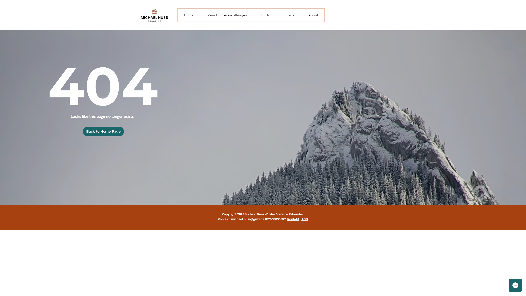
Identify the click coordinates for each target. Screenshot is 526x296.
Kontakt (293, 219)
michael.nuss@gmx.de (247, 219)
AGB (304, 219)
